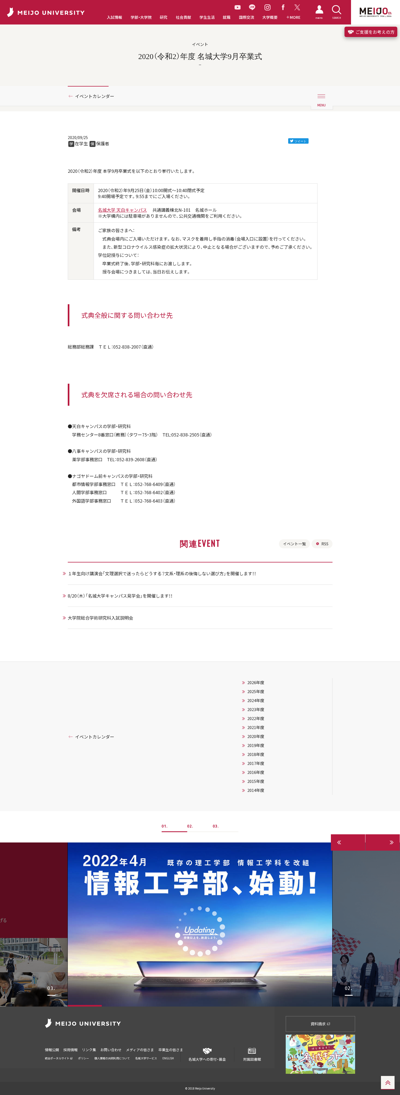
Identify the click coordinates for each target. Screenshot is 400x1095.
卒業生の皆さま (170, 1049)
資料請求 (318, 1023)
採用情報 (70, 1049)
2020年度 (255, 736)
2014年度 (255, 790)
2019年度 (255, 745)
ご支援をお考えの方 (374, 32)
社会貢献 (183, 17)
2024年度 (255, 700)
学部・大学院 (141, 17)
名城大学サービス (146, 1058)
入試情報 (114, 17)
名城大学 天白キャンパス (122, 210)
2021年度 (255, 727)
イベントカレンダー (94, 96)
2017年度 (255, 763)
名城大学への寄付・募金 (207, 1059)
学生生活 (207, 17)
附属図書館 (252, 1059)
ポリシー (83, 1058)
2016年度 (255, 772)
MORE (295, 17)
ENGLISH (168, 1058)
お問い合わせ (111, 1049)
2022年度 (255, 718)
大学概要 (270, 17)
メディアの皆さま (140, 1049)
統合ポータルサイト (57, 1058)
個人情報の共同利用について (112, 1058)
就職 (226, 17)
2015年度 (255, 781)
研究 (163, 17)
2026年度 (255, 682)
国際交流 (246, 17)
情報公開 (52, 1049)
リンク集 (89, 1049)
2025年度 (255, 691)
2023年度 (255, 709)
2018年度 (255, 754)
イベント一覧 (294, 543)
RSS (324, 543)
